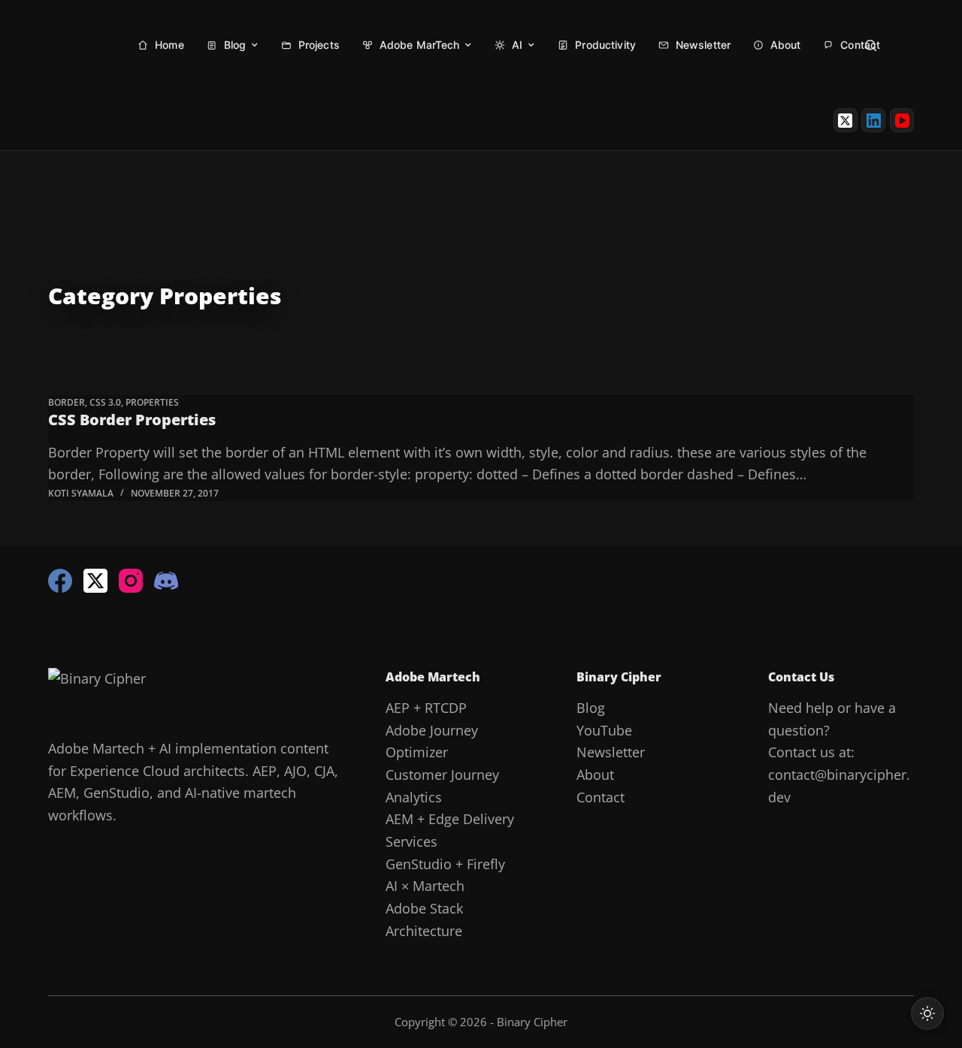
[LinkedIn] (873, 120)
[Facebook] (60, 581)
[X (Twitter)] (845, 120)
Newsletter (610, 752)
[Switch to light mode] (927, 1013)
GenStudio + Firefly (445, 864)
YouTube (604, 730)
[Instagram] (131, 581)
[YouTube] (902, 120)
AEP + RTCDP (426, 708)
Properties (152, 402)
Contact (600, 797)
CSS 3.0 (105, 402)
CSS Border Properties (132, 419)
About (595, 775)
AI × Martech (425, 886)
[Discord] (166, 581)
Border (66, 402)
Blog (590, 708)
